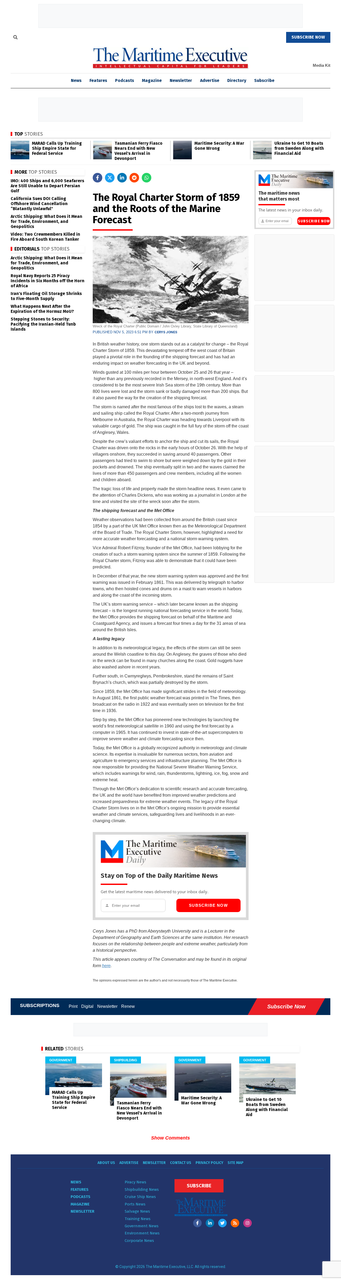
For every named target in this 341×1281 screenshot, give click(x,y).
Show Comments (170, 1138)
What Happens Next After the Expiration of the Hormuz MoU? (42, 309)
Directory (236, 80)
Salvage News (137, 1211)
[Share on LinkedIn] (122, 177)
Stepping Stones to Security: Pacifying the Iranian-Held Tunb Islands (43, 324)
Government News (142, 1226)
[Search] (15, 38)
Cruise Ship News (140, 1196)
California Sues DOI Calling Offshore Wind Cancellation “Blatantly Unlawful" (39, 203)
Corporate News (139, 1240)
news (76, 80)
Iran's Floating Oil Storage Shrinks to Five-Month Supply (46, 296)
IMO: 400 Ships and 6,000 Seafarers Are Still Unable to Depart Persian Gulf (47, 185)
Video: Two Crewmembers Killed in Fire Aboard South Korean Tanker (45, 237)
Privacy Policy (209, 1163)
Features (98, 80)
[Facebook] (197, 1223)
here (106, 965)
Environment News (142, 1233)
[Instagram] (247, 1223)
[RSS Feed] (235, 1223)
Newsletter (181, 80)
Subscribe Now (208, 905)
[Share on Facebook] (97, 177)
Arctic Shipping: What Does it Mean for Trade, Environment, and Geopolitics (46, 221)
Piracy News (135, 1182)
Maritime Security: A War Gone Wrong (219, 146)
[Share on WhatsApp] (146, 177)
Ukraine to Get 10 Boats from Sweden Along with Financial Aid (299, 148)
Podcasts (124, 80)
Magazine (152, 80)
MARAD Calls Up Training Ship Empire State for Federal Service (57, 148)
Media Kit (321, 65)
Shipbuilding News (142, 1189)
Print (73, 1006)
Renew (128, 1006)
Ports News (135, 1204)
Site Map (235, 1163)
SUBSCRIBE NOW (308, 37)
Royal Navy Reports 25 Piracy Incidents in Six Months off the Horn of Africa (47, 280)
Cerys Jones (166, 332)
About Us (106, 1163)
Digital (87, 1006)
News (76, 1182)
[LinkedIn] (210, 1223)
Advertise (209, 80)
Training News (138, 1218)
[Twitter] (222, 1223)
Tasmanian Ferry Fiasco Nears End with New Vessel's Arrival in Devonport (139, 151)
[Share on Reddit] (134, 177)
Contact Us (180, 1163)
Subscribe (264, 80)
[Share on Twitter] (110, 177)
